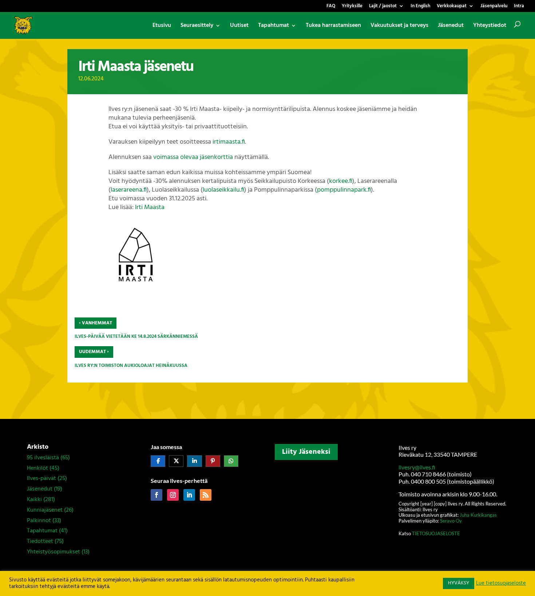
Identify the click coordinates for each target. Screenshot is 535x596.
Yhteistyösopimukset (53, 552)
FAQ (330, 7)
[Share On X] (176, 461)
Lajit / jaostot (383, 7)
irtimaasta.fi (229, 142)
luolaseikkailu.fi (223, 190)
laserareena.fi (129, 190)
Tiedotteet (40, 541)
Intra (519, 7)
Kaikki (34, 499)
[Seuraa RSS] (205, 495)
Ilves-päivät (41, 478)
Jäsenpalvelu (493, 7)
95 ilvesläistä (43, 458)
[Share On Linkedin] (194, 461)
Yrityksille (352, 7)
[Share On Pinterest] (213, 461)
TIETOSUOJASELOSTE (436, 533)
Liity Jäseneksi (306, 452)
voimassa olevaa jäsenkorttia (193, 157)
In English (420, 7)
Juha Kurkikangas (478, 515)
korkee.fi (340, 181)
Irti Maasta (150, 207)
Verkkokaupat (452, 7)
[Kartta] (329, 511)
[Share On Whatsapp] (231, 461)
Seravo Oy (451, 521)
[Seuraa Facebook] (156, 495)
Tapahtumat (42, 531)
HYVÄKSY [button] (458, 583)
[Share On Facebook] (158, 461)
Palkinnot (39, 520)
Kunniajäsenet (45, 510)
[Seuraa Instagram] (173, 495)
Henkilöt (37, 468)
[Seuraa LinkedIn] (189, 495)
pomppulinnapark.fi (344, 190)
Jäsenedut (39, 489)
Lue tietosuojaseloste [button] (501, 583)
